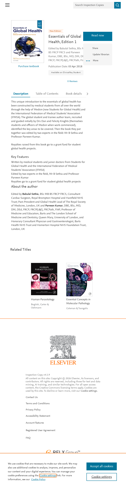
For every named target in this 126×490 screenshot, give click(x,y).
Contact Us (32, 397)
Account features (35, 423)
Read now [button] (97, 35)
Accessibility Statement (38, 416)
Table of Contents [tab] (47, 93)
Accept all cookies (101, 466)
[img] (56, 81)
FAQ (28, 438)
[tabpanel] (48, 165)
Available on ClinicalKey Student (66, 73)
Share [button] (95, 48)
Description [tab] (20, 93)
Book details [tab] (74, 93)
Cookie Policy (38, 479)
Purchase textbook (28, 66)
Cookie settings (89, 391)
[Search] (117, 5)
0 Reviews (72, 81)
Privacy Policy (33, 409)
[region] (63, 471)
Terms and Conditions (38, 403)
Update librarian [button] (100, 54)
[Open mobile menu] (7, 5)
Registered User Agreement (40, 430)
